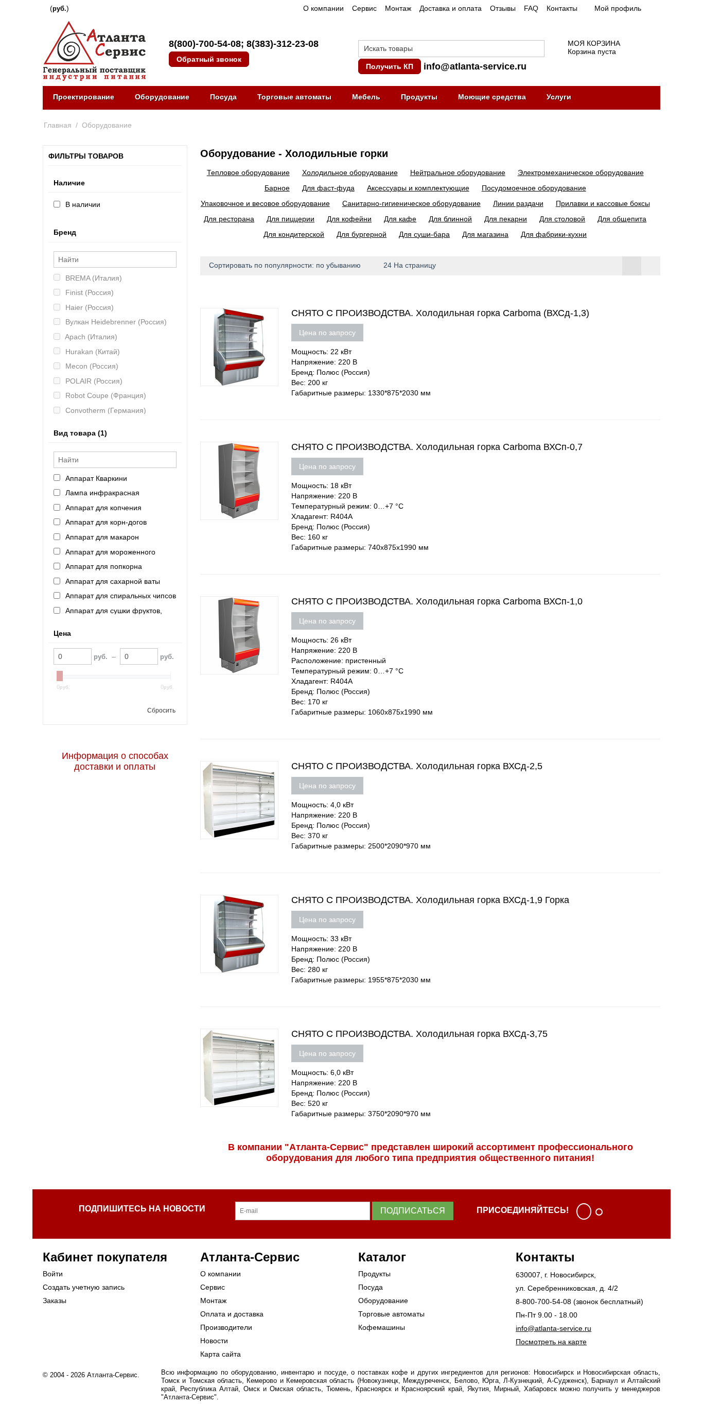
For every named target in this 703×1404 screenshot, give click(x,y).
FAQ (531, 8)
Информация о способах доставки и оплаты (115, 761)
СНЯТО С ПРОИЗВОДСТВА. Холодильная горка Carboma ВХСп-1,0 (437, 601)
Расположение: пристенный (338, 660)
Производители (226, 1327)
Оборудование (162, 97)
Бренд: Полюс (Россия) (330, 372)
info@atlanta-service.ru (475, 66)
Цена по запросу (327, 332)
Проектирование (83, 97)
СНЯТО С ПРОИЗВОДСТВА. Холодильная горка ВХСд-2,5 (416, 766)
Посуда (223, 97)
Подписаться (412, 1210)
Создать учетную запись (84, 1287)
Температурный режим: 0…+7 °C (347, 506)
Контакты (562, 8)
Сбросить (161, 710)
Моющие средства (492, 97)
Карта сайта (220, 1354)
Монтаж (398, 8)
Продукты (419, 97)
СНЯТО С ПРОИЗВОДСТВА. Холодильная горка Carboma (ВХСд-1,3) (440, 313)
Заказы (54, 1300)
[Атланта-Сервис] (94, 50)
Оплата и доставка (231, 1314)
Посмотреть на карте (551, 1342)
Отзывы (503, 8)
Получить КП (389, 66)
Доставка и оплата (450, 8)
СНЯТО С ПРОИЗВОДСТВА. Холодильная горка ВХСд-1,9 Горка (430, 900)
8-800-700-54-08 (543, 1301)
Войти (53, 1274)
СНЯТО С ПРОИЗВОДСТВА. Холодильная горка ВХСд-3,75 (419, 1034)
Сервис (364, 8)
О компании (323, 8)
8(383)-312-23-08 (283, 44)
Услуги (559, 97)
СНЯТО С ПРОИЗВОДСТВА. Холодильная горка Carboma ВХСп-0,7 (437, 447)
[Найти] (537, 49)
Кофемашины (381, 1327)
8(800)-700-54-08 (205, 44)
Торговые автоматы (294, 97)
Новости (214, 1341)
